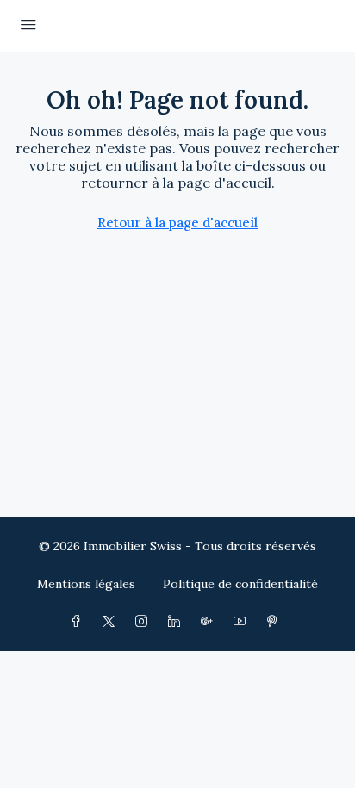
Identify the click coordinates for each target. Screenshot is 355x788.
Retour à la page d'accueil (177, 222)
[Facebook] (79, 622)
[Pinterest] (275, 622)
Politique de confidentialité (240, 584)
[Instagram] (144, 622)
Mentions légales (86, 584)
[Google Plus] (210, 622)
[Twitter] (112, 622)
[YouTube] (243, 622)
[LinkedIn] (177, 622)
